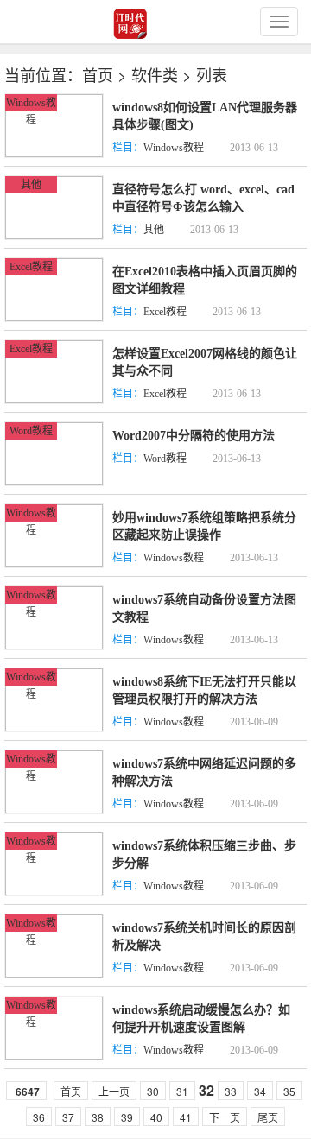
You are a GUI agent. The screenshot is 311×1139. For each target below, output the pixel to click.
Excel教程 (31, 267)
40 (156, 1117)
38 (98, 1117)
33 (231, 1091)
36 (39, 1117)
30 (153, 1091)
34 (260, 1091)
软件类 (154, 74)
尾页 (267, 1117)
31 (182, 1091)
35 (289, 1091)
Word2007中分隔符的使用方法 (193, 435)
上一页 (114, 1091)
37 (68, 1117)
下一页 (224, 1117)
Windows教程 (173, 148)
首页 (97, 74)
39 (127, 1117)
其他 (31, 185)
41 (186, 1117)
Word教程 (31, 431)
